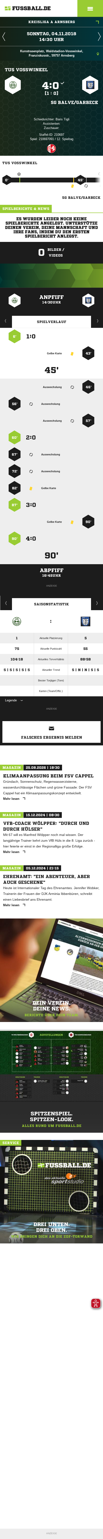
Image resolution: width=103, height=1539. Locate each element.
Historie (6, 603)
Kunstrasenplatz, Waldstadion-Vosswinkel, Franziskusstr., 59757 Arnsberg (51, 53)
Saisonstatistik (51, 604)
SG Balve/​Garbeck (74, 102)
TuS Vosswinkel (26, 69)
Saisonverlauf (97, 603)
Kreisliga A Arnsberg (51, 22)
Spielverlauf (51, 321)
